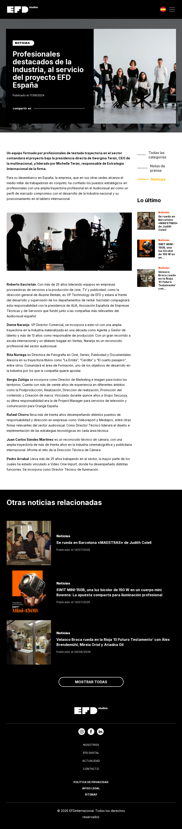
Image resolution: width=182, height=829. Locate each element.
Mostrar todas (91, 682)
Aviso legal (91, 788)
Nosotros (91, 744)
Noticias (158, 179)
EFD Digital (91, 752)
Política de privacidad (91, 782)
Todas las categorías (157, 154)
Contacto (91, 768)
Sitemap (91, 794)
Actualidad (91, 760)
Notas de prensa (157, 168)
